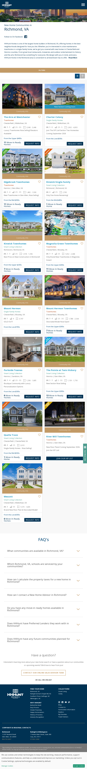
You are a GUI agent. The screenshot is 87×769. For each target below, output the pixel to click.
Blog (59, 705)
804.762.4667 (6, 739)
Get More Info (85, 455)
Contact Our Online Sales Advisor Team (43, 673)
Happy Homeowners (37, 712)
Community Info (22, 111)
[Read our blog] (69, 702)
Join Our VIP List (64, 458)
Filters (42, 70)
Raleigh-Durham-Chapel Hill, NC (40, 694)
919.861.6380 (34, 739)
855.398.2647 (47, 680)
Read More (73, 58)
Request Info (32, 143)
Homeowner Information (66, 710)
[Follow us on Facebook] (62, 702)
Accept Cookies (79, 766)
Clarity (60, 694)
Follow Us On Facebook (13, 37)
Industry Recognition (37, 717)
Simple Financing (35, 710)
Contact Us (62, 707)
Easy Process (34, 707)
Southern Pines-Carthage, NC (40, 696)
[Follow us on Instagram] (59, 702)
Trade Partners (63, 717)
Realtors (61, 712)
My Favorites (62, 714)
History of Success (36, 715)
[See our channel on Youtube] (66, 702)
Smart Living (62, 691)
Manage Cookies (7, 766)
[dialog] (43, 760)
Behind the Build (35, 705)
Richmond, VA (35, 691)
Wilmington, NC (35, 698)
